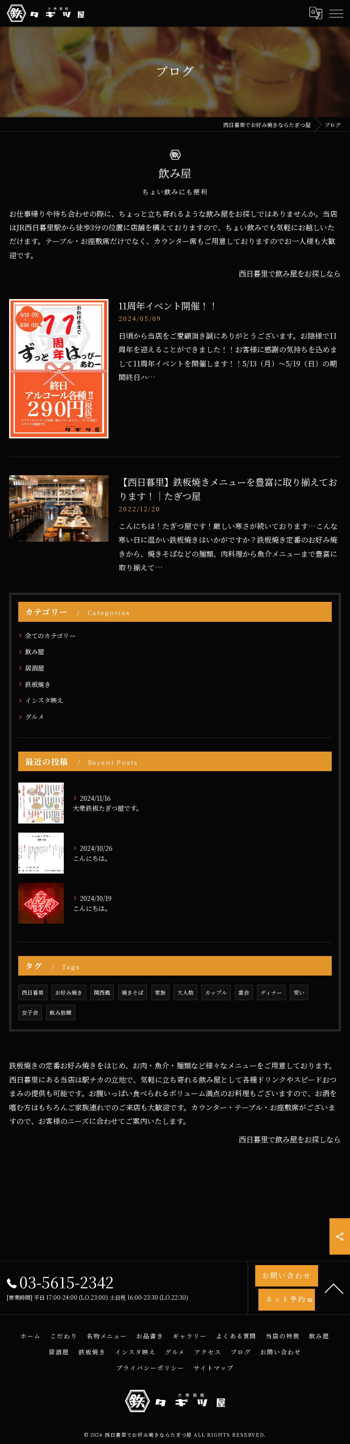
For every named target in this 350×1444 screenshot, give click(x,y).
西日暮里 (33, 992)
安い (298, 992)
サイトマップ (214, 1367)
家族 (160, 992)
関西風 (102, 992)
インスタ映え (44, 700)
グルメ (34, 716)
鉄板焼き (38, 684)
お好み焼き (68, 992)
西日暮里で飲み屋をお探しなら (290, 273)
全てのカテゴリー (50, 635)
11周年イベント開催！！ (168, 305)
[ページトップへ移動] (334, 1288)
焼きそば (133, 992)
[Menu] (335, 13)
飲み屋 (34, 651)
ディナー (271, 992)
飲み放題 (61, 1012)
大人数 (185, 992)
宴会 (243, 992)
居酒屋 (34, 667)
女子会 (30, 1012)
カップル (216, 992)
